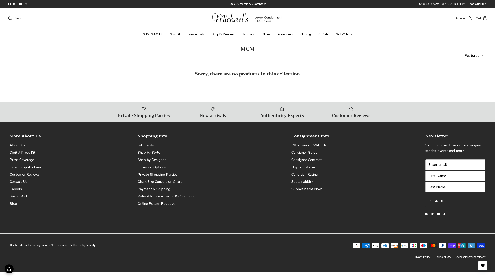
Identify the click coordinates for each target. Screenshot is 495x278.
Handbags (248, 34)
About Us (17, 145)
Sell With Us (344, 34)
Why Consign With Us (309, 145)
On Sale (323, 34)
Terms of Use (443, 257)
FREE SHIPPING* (228, 5)
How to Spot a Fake (25, 167)
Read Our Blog (477, 4)
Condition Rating (304, 174)
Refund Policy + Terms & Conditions (166, 196)
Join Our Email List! (453, 4)
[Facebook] (9, 4)
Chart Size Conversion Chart (160, 181)
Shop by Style (149, 152)
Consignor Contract (306, 160)
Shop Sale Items (429, 4)
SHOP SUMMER (152, 34)
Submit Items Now (306, 189)
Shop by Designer (152, 160)
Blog (13, 203)
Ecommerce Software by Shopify (75, 245)
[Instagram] (14, 4)
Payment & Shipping (154, 189)
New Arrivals (197, 34)
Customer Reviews (25, 174)
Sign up (437, 201)
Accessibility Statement (470, 257)
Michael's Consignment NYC (37, 245)
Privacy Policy (422, 257)
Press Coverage (22, 160)
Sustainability (302, 181)
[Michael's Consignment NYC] (247, 18)
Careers (16, 189)
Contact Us (18, 181)
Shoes (266, 34)
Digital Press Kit (22, 152)
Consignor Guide (304, 152)
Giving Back (19, 196)
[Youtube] (20, 4)
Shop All (175, 34)
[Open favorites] (482, 265)
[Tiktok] (26, 4)
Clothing (305, 34)
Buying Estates (303, 167)
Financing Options (152, 167)
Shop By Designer (223, 34)
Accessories (285, 34)
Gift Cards (146, 145)
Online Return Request (156, 203)
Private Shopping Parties (157, 174)
